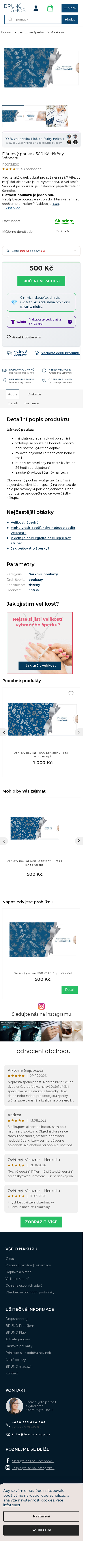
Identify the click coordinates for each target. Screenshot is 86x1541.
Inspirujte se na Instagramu (33, 1468)
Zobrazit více (41, 1222)
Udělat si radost (42, 281)
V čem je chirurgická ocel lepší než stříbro (41, 540)
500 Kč (34, 590)
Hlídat (57, 353)
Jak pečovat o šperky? (30, 548)
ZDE (55, 204)
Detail (69, 990)
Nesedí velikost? (60, 369)
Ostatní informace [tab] (23, 403)
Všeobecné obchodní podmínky (30, 1292)
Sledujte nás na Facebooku (33, 1461)
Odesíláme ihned (60, 379)
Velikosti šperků (25, 522)
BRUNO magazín (19, 1367)
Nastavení (41, 1516)
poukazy (35, 580)
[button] (35, 874)
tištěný (34, 585)
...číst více (12, 208)
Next (79, 732)
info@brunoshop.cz (31, 1434)
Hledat (70, 19)
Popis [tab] (12, 394)
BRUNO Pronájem (20, 1326)
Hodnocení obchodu (41, 1051)
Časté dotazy (16, 1360)
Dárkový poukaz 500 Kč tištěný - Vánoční (43, 973)
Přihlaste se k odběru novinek (28, 1353)
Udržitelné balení (22, 379)
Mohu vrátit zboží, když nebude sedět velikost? (43, 530)
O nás (10, 1258)
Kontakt (12, 1373)
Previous (4, 732)
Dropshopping (17, 1319)
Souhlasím (41, 1530)
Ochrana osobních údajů (24, 1286)
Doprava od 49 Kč (21, 369)
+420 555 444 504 (29, 1422)
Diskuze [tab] (34, 394)
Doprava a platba (18, 1272)
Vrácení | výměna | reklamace (28, 1265)
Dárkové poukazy (43, 574)
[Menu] (70, 8)
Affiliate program (18, 1339)
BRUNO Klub (16, 1332)
